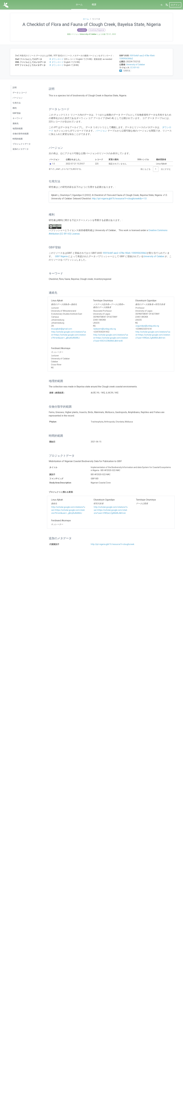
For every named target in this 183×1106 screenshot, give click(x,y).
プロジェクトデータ (22, 144)
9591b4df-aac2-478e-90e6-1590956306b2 (125, 253)
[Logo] (6, 4)
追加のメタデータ (21, 149)
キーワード (18, 118)
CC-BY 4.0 (134, 67)
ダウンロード (57, 59)
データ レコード (20, 92)
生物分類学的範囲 (21, 133)
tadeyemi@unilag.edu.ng (104, 329)
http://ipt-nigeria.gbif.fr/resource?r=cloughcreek (112, 544)
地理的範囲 (18, 128)
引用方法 (17, 103)
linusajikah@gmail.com (61, 329)
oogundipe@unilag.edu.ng (147, 326)
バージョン (18, 98)
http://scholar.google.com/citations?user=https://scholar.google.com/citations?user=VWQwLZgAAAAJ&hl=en (153, 335)
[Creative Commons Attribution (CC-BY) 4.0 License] (56, 226)
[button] (166, 5)
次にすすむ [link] (166, 169)
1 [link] (155, 169)
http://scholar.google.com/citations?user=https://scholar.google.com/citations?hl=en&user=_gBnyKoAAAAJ (68, 335)
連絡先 (16, 123)
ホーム (79, 4)
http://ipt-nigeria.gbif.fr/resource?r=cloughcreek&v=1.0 (119, 198)
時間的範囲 (18, 139)
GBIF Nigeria (61, 256)
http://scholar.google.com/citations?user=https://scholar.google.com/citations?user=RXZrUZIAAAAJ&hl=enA (110, 338)
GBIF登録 (17, 113)
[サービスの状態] (161, 5)
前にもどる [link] (146, 169)
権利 (15, 108)
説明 (15, 87)
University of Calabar (135, 64)
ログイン (175, 4)
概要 (94, 4)
